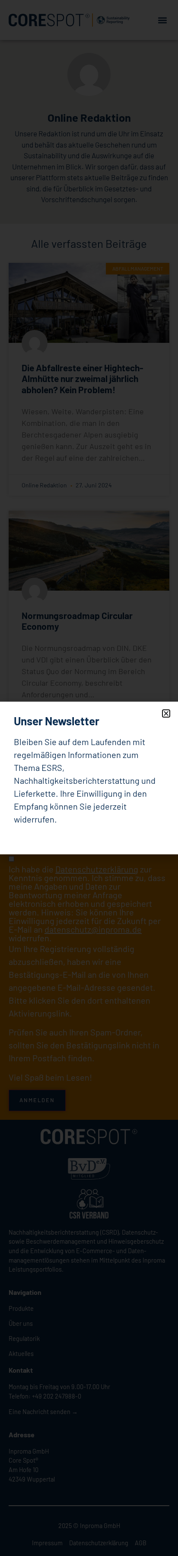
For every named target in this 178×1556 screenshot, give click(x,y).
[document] (89, 778)
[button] (166, 713)
